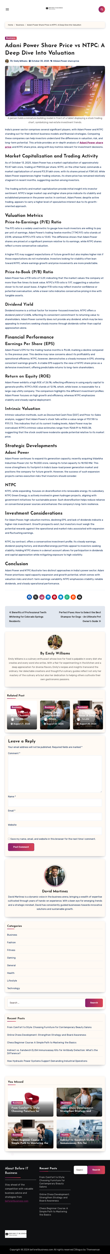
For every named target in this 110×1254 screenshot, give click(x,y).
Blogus (79, 1249)
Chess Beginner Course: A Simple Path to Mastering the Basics (41, 1042)
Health (10, 973)
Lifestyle (12, 980)
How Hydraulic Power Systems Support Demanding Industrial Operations (47, 1061)
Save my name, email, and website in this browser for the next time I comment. (53, 839)
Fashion (11, 942)
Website (12, 824)
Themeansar (93, 1249)
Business (10, 38)
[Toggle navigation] (7, 9)
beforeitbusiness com (16, 1201)
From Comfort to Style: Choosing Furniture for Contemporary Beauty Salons (49, 1027)
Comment (14, 753)
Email (11, 810)
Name (12, 796)
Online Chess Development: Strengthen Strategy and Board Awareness (46, 1035)
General (11, 965)
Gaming (11, 957)
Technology (13, 988)
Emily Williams (21, 61)
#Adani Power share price (66, 61)
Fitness (11, 950)
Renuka (19, 719)
